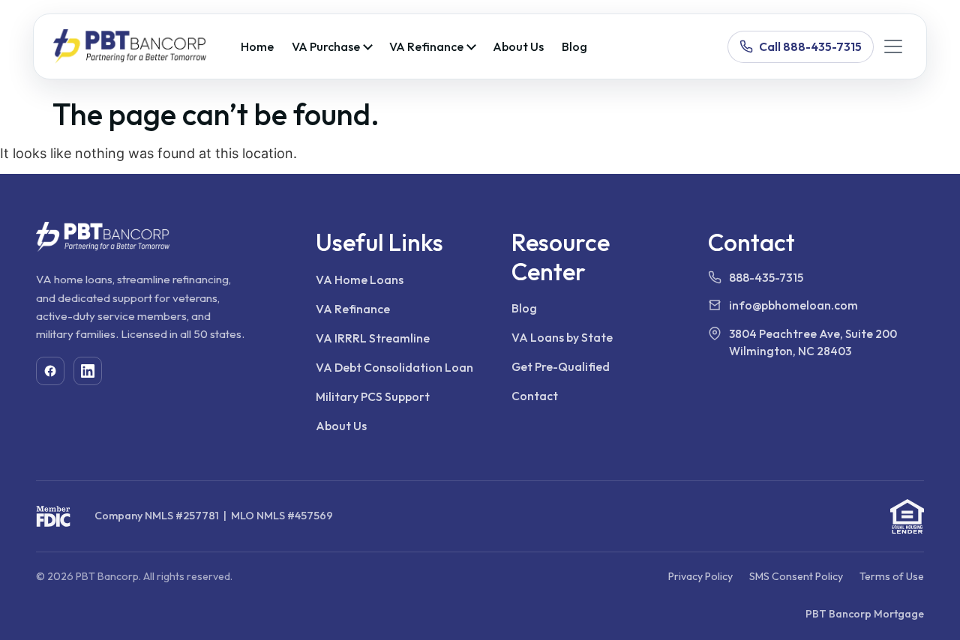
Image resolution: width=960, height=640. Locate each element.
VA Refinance (426, 46)
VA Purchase (326, 46)
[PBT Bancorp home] (129, 46)
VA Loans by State (562, 337)
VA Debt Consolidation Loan (394, 367)
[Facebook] (50, 371)
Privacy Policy (700, 576)
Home (257, 46)
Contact (535, 395)
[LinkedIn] (88, 371)
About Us (518, 46)
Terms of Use (892, 576)
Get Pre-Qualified (561, 366)
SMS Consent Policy (796, 576)
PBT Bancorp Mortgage (865, 614)
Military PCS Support (373, 396)
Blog (574, 46)
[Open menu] (893, 46)
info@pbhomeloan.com (793, 305)
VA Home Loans (360, 279)
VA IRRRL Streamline (373, 337)
